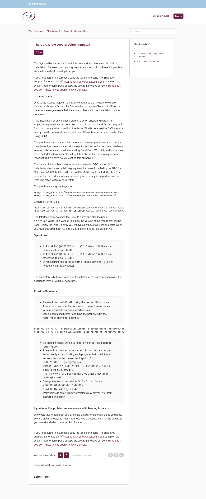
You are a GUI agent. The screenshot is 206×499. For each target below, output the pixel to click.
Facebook (110, 455)
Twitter (115, 455)
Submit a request (161, 16)
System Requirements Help (76, 31)
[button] (60, 455)
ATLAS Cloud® (53, 31)
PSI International (36, 31)
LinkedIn (121, 455)
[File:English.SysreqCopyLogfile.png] (82, 81)
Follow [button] (39, 52)
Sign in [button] (178, 16)
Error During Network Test (148, 61)
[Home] (29, 16)
